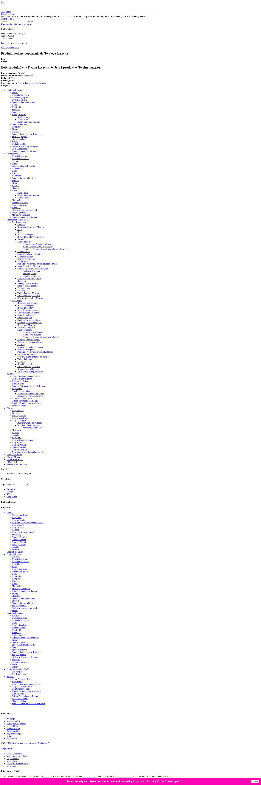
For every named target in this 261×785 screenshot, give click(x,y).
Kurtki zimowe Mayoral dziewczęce (38, 244)
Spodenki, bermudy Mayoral (29, 320)
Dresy (14, 163)
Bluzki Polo (17, 168)
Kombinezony (23, 251)
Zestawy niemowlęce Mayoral (30, 298)
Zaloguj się (6, 11)
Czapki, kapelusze (20, 149)
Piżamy (15, 129)
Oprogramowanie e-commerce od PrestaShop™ (28, 743)
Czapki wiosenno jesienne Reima (26, 376)
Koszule (15, 173)
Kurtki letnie (22, 119)
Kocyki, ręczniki (24, 364)
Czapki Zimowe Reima (22, 379)
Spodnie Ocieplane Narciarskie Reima (28, 386)
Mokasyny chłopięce (21, 215)
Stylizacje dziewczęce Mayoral (25, 146)
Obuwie (10, 408)
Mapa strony (12, 738)
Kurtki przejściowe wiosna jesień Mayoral (41, 337)
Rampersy (21, 281)
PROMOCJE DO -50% (17, 464)
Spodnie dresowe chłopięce (23, 178)
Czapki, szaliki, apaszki (27, 286)
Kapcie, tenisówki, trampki (23, 440)
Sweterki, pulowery (25, 315)
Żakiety (15, 141)
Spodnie (15, 180)
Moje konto (6, 748)
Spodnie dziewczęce (31, 276)
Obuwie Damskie (19, 450)
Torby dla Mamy (24, 359)
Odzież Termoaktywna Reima (25, 401)
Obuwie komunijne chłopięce (24, 217)
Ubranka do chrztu (25, 256)
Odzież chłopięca (14, 154)
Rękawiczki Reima (20, 381)
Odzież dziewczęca (15, 90)
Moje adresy (12, 761)
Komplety (16, 127)
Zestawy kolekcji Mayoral (28, 295)
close (255, 781)
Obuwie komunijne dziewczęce (25, 151)
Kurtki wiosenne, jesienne (28, 122)
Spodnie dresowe (19, 124)
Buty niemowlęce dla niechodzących (28, 452)
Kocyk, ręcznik (24, 261)
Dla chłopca (17, 300)
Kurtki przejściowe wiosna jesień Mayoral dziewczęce (46, 249)
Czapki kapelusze (19, 205)
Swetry (15, 161)
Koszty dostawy (13, 731)
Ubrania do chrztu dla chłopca (30, 347)
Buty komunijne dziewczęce (29, 423)
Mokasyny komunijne (32, 428)
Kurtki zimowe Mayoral (33, 332)
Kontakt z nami (7, 14)
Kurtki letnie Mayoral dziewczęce (37, 246)
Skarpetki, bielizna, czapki (28, 339)
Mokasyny (16, 430)
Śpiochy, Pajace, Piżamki (28, 283)
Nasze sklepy (12, 726)
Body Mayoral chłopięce (28, 303)
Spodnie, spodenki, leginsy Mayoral (32, 269)
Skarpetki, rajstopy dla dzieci (29, 254)
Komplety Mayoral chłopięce (29, 322)
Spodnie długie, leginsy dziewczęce (27, 134)
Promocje (11, 719)
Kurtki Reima (18, 384)
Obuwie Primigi (19, 445)
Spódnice (16, 112)
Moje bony (11, 766)
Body (19, 229)
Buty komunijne (19, 420)
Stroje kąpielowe (19, 139)
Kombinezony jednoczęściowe (30, 393)
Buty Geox (16, 437)
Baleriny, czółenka (20, 418)
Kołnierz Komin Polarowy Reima (26, 403)
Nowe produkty (13, 721)
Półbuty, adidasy (19, 415)
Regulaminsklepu (14, 733)
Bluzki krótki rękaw (20, 95)
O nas (9, 736)
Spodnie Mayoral (24, 317)
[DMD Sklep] (7, 19)
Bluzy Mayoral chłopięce (28, 310)
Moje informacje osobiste (17, 763)
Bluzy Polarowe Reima (22, 398)
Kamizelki (16, 107)
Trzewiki (16, 413)
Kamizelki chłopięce (26, 327)
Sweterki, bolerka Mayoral (28, 266)
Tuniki (15, 92)
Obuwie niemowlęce (26, 259)
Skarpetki (16, 188)
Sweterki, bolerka (19, 100)
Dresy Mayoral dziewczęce (29, 278)
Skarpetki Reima (19, 406)
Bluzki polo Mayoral (26, 325)
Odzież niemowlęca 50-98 (18, 220)
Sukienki (16, 109)
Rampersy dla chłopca (26, 354)
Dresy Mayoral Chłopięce (28, 313)
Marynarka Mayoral (26, 349)
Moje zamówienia (14, 754)
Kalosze (15, 432)
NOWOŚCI (12, 462)
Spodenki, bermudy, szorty (23, 102)
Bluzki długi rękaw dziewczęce (30, 237)
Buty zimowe (18, 410)
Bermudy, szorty (30, 273)
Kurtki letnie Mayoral (32, 335)
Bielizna (15, 131)
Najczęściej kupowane (16, 723)
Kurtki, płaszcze (19, 114)
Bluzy (14, 105)
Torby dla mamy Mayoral (28, 293)
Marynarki (16, 200)
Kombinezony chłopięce (27, 369)
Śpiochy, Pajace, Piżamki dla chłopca (33, 357)
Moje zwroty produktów (17, 756)
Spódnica (21, 224)
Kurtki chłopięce (24, 330)
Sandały (15, 435)
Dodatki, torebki (19, 144)
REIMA (10, 374)
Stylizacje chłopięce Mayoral (24, 210)
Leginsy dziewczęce (31, 271)
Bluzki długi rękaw (20, 97)
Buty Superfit (18, 442)
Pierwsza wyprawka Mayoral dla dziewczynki (37, 264)
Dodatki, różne (23, 288)
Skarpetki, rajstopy (20, 136)
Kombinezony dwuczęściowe (30, 396)
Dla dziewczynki (19, 222)
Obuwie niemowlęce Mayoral (30, 342)
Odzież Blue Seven (15, 459)
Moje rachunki (13, 758)
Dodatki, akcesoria (20, 202)
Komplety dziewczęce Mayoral (30, 227)
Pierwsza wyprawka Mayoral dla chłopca (35, 352)
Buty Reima (17, 388)
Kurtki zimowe (23, 117)
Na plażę (21, 291)
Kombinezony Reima (21, 391)
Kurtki (15, 190)
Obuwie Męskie (19, 447)
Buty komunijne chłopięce (28, 425)
